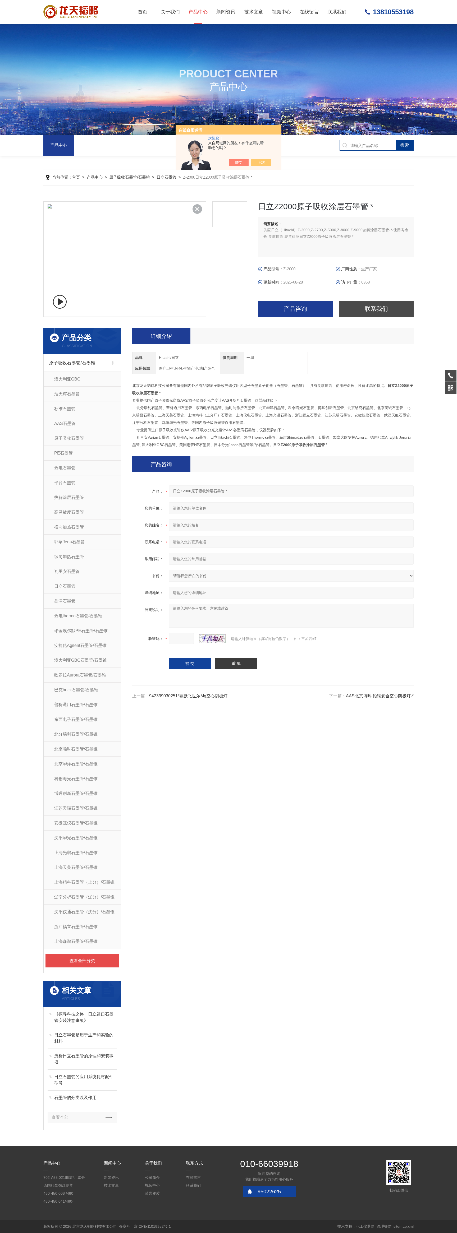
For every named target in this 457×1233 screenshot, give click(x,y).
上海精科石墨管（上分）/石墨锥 (84, 882)
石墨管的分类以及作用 (75, 1097)
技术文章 (253, 12)
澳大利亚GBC (67, 379)
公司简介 (152, 1177)
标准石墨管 (64, 408)
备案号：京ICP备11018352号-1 (145, 1226)
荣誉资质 (152, 1193)
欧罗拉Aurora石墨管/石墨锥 (80, 675)
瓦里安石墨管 (67, 571)
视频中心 (281, 12)
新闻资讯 (225, 12)
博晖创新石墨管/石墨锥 (76, 793)
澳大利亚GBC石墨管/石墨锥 (80, 660)
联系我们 (336, 12)
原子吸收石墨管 (69, 438)
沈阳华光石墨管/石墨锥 (76, 838)
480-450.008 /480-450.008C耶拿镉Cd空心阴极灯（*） (63, 1194)
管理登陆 (384, 1226)
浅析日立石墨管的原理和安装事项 (83, 1059)
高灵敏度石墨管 (69, 512)
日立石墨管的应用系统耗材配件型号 (83, 1079)
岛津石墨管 (64, 601)
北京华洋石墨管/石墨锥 (76, 764)
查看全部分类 (82, 960)
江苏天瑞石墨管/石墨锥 (76, 808)
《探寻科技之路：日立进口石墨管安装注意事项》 (83, 1017)
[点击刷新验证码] (212, 638)
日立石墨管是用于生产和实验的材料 (83, 1038)
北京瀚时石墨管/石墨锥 (76, 749)
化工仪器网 (365, 1226)
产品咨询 (295, 308)
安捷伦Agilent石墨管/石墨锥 (80, 645)
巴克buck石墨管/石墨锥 (76, 690)
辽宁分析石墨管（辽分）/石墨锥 (84, 897)
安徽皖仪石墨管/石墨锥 (76, 823)
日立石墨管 (166, 177)
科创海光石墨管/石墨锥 (76, 778)
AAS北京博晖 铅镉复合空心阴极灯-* (380, 696)
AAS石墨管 (65, 423)
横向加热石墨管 (69, 527)
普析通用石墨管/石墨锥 (76, 704)
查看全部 (60, 1117)
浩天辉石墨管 (67, 394)
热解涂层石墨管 (69, 497)
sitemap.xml (404, 1226)
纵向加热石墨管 (69, 556)
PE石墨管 (63, 453)
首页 (142, 12)
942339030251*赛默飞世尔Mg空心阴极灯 (188, 696)
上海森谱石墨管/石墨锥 (76, 941)
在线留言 (309, 12)
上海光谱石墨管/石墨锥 (76, 852)
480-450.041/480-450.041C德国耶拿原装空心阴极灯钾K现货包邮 (64, 1202)
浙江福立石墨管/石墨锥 (76, 926)
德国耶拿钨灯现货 (58, 1185)
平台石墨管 (64, 482)
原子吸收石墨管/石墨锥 (129, 177)
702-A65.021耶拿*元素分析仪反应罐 (64, 1178)
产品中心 (198, 12)
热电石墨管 (64, 468)
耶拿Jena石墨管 (69, 542)
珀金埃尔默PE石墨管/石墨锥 (81, 630)
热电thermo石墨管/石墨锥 (78, 616)
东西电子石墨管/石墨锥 (76, 719)
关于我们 (170, 12)
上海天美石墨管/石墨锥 (76, 867)
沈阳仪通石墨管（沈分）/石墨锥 (84, 912)
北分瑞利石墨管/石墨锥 (76, 734)
